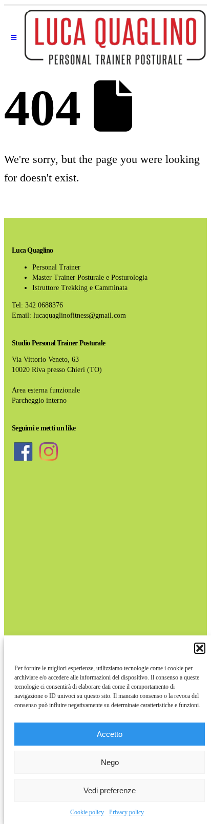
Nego (110, 762)
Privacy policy (126, 812)
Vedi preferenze (109, 790)
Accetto (109, 734)
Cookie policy (87, 812)
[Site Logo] (115, 38)
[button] (200, 648)
